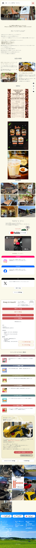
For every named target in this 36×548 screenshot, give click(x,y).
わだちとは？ (4, 522)
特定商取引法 (29, 528)
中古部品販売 (29, 523)
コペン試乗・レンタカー (7, 532)
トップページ (4, 521)
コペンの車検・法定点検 (7, 528)
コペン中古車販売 (6, 531)
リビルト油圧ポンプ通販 (7, 534)
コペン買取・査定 (6, 535)
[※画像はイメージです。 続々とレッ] (6, 471)
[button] (33, 3)
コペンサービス (5, 524)
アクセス (18, 523)
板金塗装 (3, 537)
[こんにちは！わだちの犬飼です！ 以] (30, 483)
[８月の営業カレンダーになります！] (18, 483)
